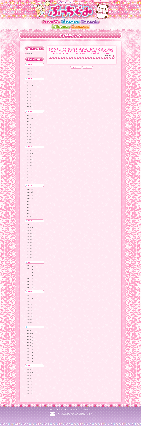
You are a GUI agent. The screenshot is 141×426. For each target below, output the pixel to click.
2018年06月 (30, 349)
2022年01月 (30, 216)
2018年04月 (30, 355)
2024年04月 (30, 133)
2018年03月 (30, 358)
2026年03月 (30, 74)
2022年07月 (30, 201)
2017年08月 (30, 381)
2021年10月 (30, 230)
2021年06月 (30, 242)
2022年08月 (30, 198)
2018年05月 (30, 352)
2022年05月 (30, 204)
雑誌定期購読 (58, 409)
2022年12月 (30, 189)
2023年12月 (30, 150)
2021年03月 (30, 251)
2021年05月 (30, 245)
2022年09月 (30, 195)
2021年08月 (30, 236)
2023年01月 (30, 180)
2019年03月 (30, 319)
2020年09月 (30, 272)
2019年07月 (30, 307)
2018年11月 (30, 334)
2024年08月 (30, 124)
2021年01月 (30, 257)
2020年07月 (30, 275)
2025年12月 (30, 82)
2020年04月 (30, 284)
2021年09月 (30, 233)
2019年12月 (30, 295)
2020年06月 (30, 278)
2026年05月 (30, 71)
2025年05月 (30, 98)
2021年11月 (30, 227)
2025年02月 (30, 104)
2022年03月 (30, 210)
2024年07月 (30, 127)
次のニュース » (87, 67)
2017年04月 (30, 393)
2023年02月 (30, 177)
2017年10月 (30, 375)
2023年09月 (30, 159)
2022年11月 (30, 192)
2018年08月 (30, 343)
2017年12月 (30, 369)
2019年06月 (30, 310)
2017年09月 (30, 378)
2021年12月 (30, 224)
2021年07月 (30, 239)
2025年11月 (30, 85)
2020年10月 (30, 269)
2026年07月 (30, 68)
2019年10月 (30, 301)
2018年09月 (30, 340)
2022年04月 (30, 207)
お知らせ (29, 53)
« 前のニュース (76, 67)
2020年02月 (30, 287)
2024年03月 (30, 136)
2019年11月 (30, 298)
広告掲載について (87, 409)
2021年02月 (30, 254)
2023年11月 (30, 153)
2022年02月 (30, 213)
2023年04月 (30, 171)
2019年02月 (30, 322)
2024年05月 (30, 130)
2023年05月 (30, 168)
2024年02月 (30, 139)
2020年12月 (30, 266)
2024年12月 (30, 115)
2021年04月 (30, 248)
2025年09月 (30, 91)
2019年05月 (30, 313)
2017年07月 (30, 384)
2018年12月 (30, 331)
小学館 (50, 409)
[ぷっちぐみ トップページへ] (70, 10)
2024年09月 (30, 121)
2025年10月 (30, 88)
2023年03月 (30, 174)
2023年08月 (30, 162)
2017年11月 (30, 372)
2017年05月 (30, 390)
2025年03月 (30, 101)
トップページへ (101, 1)
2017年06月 (30, 387)
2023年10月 (30, 156)
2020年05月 (30, 281)
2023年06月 (30, 165)
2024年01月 (30, 142)
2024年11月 (30, 118)
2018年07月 (30, 346)
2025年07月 (30, 94)
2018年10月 (30, 337)
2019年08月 (30, 304)
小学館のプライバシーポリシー (72, 409)
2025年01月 (30, 107)
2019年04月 (30, 316)
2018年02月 (30, 361)
